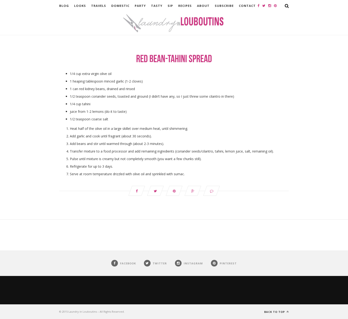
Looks (80, 6)
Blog (64, 6)
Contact (247, 6)
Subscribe (224, 6)
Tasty (156, 6)
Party (140, 6)
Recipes (185, 6)
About (203, 6)
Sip (170, 6)
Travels (98, 6)
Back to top (275, 312)
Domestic (120, 6)
